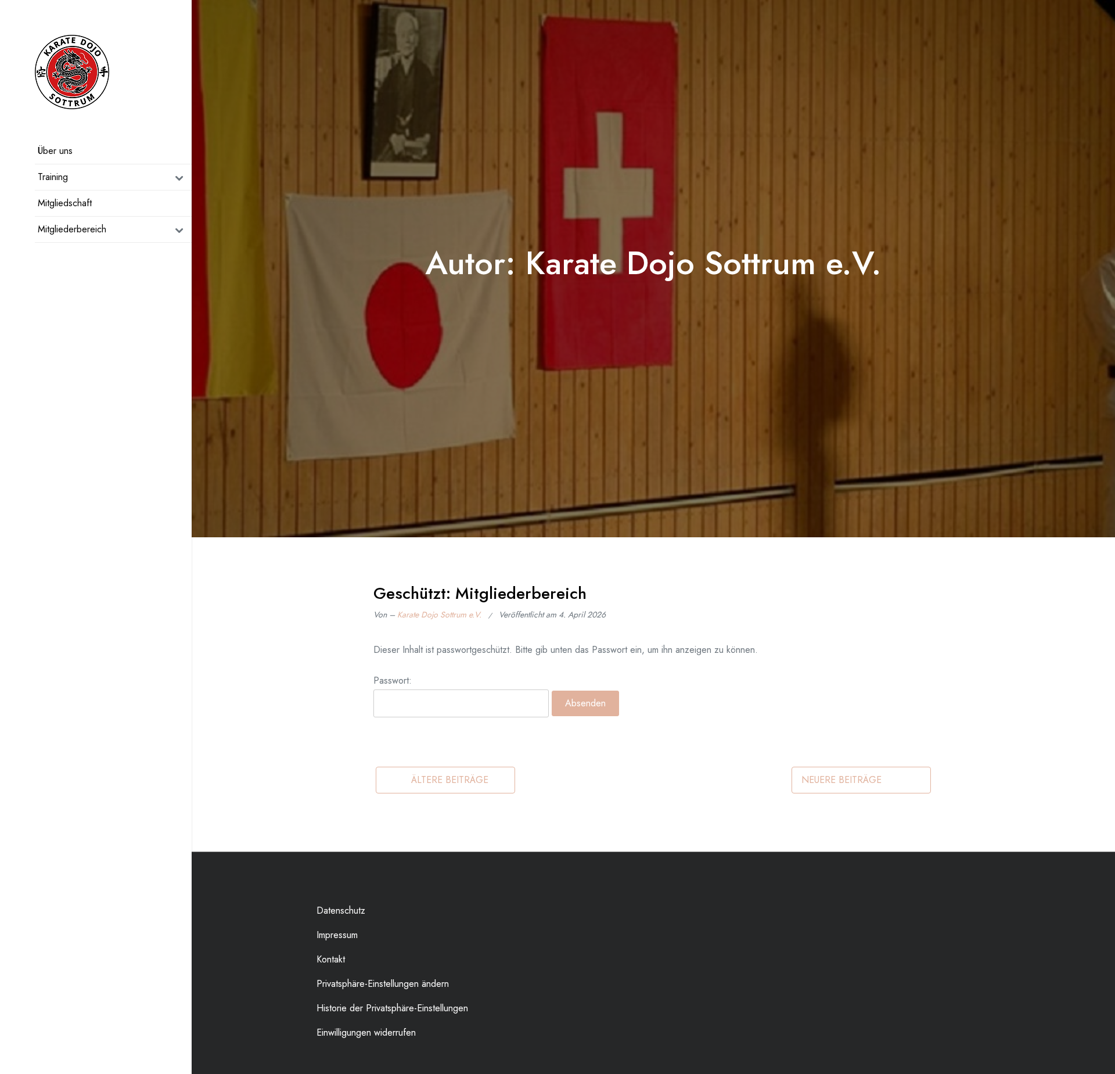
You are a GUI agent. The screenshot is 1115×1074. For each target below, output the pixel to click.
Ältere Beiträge (449, 779)
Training (53, 177)
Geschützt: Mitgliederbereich (480, 593)
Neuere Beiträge (841, 779)
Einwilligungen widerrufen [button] (366, 1032)
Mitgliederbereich (72, 229)
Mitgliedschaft (65, 203)
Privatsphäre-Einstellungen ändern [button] (382, 983)
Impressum (337, 935)
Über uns (55, 150)
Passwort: (392, 680)
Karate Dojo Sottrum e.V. (439, 614)
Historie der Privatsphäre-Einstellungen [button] (392, 1008)
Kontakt (330, 959)
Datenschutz (340, 910)
